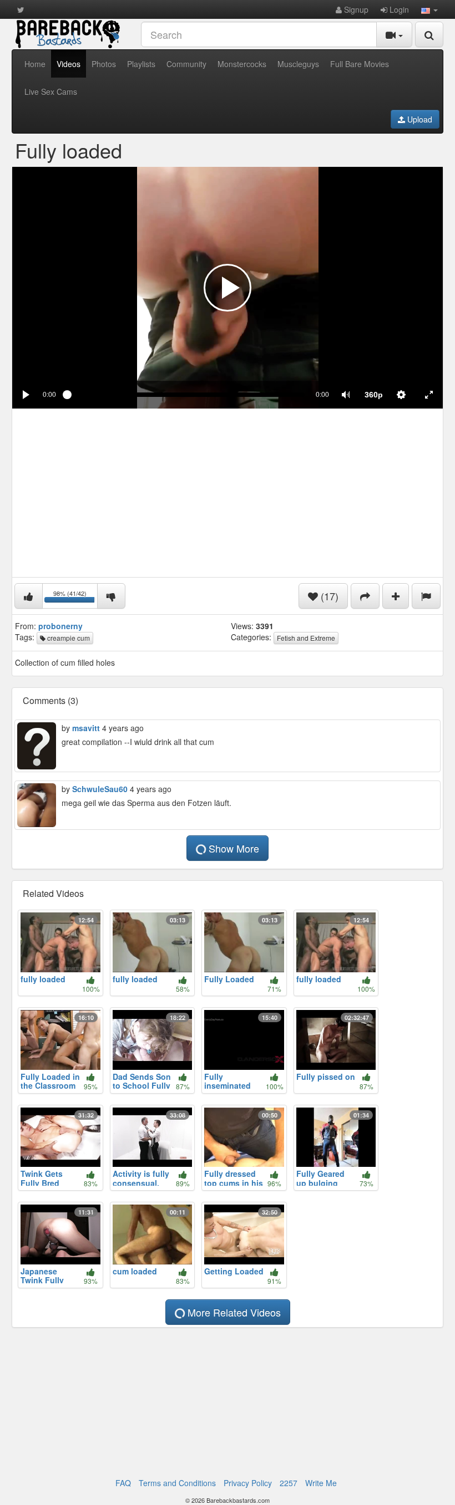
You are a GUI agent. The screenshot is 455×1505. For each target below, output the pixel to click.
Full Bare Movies (359, 63)
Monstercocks (242, 63)
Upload (418, 119)
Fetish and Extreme (306, 637)
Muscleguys (298, 63)
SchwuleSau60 (100, 788)
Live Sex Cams (50, 91)
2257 (288, 1482)
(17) (328, 596)
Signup (355, 9)
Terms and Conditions (177, 1482)
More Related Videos (233, 1312)
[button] (429, 9)
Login (398, 9)
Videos (68, 63)
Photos (104, 63)
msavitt (86, 727)
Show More (232, 848)
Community (186, 63)
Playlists (141, 63)
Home (35, 63)
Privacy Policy (248, 1482)
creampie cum (68, 637)
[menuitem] (373, 395)
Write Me (321, 1482)
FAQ (123, 1482)
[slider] (186, 395)
